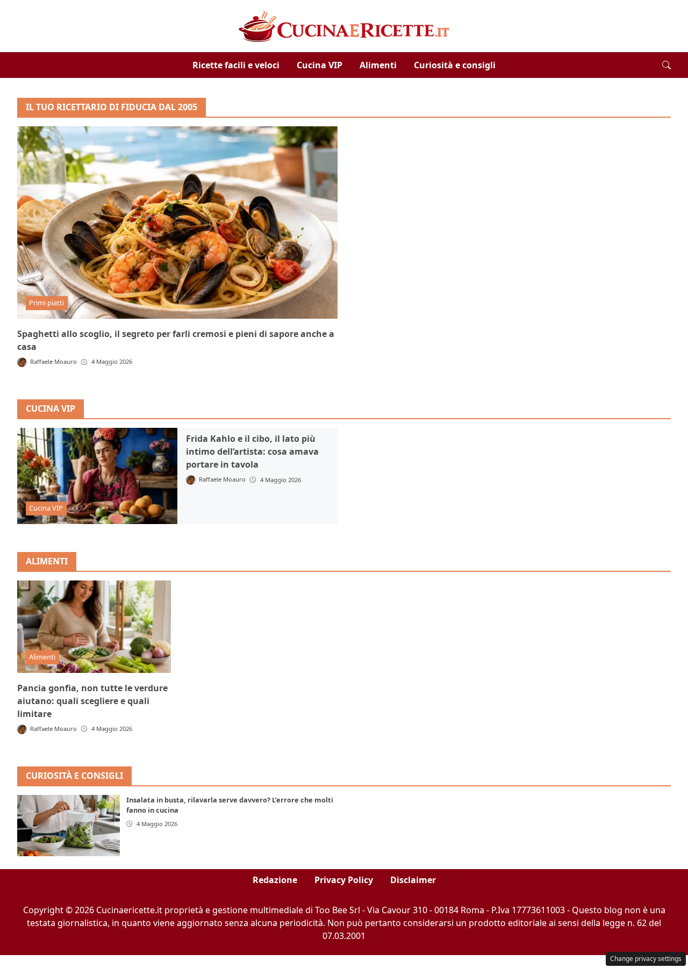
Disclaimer (413, 880)
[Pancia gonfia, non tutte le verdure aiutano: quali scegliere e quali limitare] (94, 626)
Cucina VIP (319, 65)
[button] (666, 65)
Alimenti (378, 65)
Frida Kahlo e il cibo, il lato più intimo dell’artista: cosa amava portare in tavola (252, 451)
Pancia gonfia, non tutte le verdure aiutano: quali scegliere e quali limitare (92, 701)
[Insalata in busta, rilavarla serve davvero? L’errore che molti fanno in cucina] (68, 825)
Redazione (275, 880)
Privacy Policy (343, 880)
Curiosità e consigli (455, 65)
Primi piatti (46, 302)
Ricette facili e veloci (236, 65)
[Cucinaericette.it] (344, 25)
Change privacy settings (646, 958)
